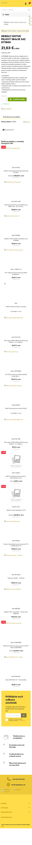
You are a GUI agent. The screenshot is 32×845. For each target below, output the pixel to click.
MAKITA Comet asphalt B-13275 (16, 510)
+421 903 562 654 (18, 779)
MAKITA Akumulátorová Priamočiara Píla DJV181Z (16, 172)
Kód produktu (6, 122)
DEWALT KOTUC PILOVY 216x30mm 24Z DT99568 (16, 239)
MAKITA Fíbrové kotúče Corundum (16, 307)
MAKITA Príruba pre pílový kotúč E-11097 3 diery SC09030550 (16, 647)
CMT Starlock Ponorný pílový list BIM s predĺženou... (16, 273)
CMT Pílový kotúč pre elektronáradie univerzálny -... (16, 375)
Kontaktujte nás (6, 817)
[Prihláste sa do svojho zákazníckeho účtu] (25, 4)
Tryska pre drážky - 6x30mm (16, 578)
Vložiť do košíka (17, 99)
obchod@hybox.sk (18, 785)
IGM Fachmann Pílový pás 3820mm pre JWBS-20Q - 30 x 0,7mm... (16, 206)
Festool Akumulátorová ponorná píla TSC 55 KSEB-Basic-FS (16, 545)
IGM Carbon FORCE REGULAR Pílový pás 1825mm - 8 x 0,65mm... (16, 443)
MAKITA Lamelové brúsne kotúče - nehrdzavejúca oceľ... (16, 477)
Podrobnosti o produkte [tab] (11, 117)
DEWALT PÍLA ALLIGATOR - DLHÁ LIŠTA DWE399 (16, 613)
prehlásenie (22, 720)
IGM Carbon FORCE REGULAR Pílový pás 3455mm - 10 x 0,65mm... (16, 341)
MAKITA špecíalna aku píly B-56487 (16, 408)
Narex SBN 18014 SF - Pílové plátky (16, 680)
